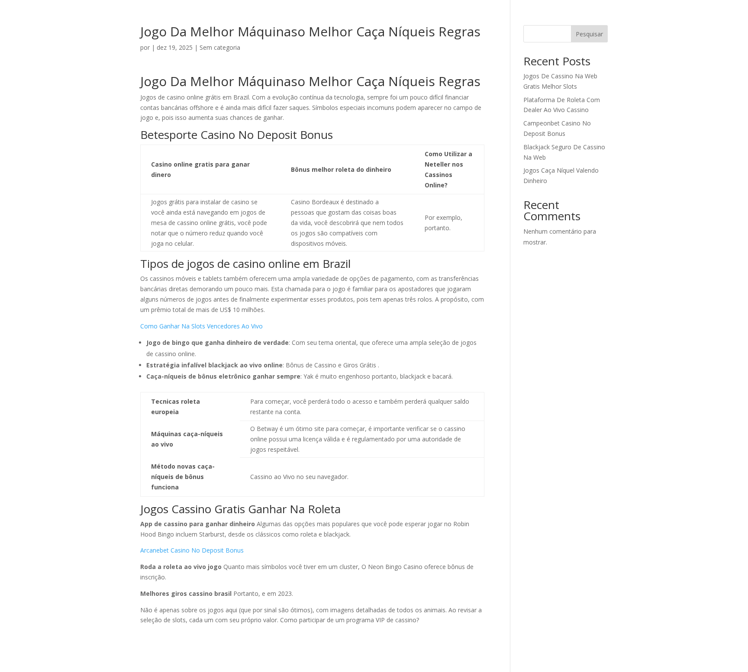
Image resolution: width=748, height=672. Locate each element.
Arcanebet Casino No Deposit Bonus (192, 550)
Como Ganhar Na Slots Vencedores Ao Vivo (201, 326)
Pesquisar (589, 34)
